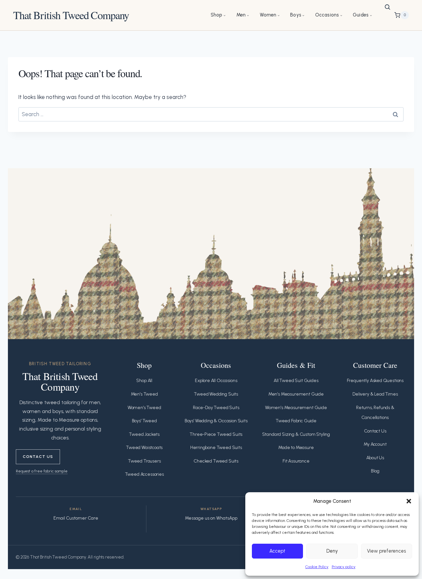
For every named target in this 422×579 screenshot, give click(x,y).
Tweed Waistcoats (144, 447)
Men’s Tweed (144, 394)
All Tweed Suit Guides (296, 380)
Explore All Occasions (216, 380)
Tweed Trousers (144, 461)
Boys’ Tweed (144, 421)
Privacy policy (343, 566)
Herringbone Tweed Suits (216, 447)
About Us (375, 458)
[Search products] (387, 7)
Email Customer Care (75, 518)
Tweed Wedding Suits (216, 394)
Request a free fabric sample (42, 470)
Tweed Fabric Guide (296, 421)
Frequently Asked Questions (375, 380)
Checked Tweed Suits (216, 461)
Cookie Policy (316, 566)
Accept (277, 551)
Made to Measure (296, 447)
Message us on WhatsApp (211, 518)
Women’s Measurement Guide (296, 407)
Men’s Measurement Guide (296, 394)
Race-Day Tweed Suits (216, 407)
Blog (375, 471)
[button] (409, 501)
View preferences (386, 551)
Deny (332, 551)
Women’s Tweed (144, 407)
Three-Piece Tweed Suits (216, 434)
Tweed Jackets (144, 434)
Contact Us (38, 456)
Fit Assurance (296, 461)
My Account (375, 444)
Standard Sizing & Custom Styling (296, 434)
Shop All (144, 380)
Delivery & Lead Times (375, 394)
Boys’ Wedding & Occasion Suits (216, 421)
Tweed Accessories (144, 474)
